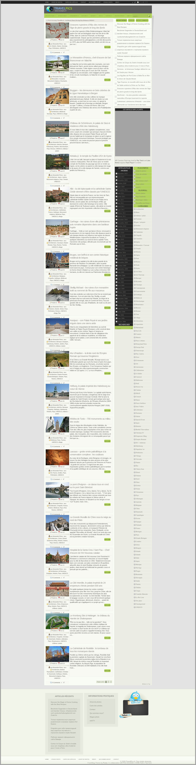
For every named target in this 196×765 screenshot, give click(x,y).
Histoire (84, 16)
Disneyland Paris (141, 344)
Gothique (56, 212)
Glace (138, 482)
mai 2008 (121, 315)
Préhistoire (86, 20)
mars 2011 (121, 210)
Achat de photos (56, 2)
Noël (137, 383)
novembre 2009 (123, 262)
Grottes (60, 473)
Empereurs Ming (52, 540)
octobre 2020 (122, 183)
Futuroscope (140, 350)
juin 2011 (121, 200)
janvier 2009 (122, 295)
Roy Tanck (140, 160)
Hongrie (138, 548)
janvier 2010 (122, 256)
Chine (60, 538)
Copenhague (140, 515)
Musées (138, 337)
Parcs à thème (140, 341)
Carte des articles (71, 2)
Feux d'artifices (141, 403)
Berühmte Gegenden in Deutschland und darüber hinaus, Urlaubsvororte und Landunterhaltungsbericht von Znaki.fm (132, 34)
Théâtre (109, 16)
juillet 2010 (121, 236)
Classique (60, 243)
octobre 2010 (122, 226)
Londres (138, 541)
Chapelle (51, 278)
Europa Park (140, 347)
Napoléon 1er (140, 449)
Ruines (59, 245)
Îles (59, 313)
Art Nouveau (62, 571)
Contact (83, 2)
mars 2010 (121, 249)
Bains (137, 212)
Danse (138, 400)
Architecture (50, 16)
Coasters (138, 334)
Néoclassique (64, 146)
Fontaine (138, 219)
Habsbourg (50, 146)
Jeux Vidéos (140, 406)
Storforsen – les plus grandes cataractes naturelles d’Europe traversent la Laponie (132, 96)
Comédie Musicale (142, 594)
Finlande (138, 525)
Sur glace (139, 601)
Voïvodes (139, 459)
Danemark (52, 639)
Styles (138, 268)
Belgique (62, 276)
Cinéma (138, 390)
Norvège (78, 20)
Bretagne (139, 531)
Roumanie (63, 81)
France (50, 212)
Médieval (62, 111)
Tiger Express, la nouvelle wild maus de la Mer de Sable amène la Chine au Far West (134, 83)
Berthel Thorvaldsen (142, 429)
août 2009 (121, 272)
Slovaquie (139, 578)
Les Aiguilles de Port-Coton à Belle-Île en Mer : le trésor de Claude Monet (134, 77)
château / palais (60, 346)
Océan (62, 309)
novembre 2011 (123, 190)
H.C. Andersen (140, 443)
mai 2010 (121, 242)
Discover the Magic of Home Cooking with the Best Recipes (133, 25)
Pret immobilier (128, 763)
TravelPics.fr (60, 20)
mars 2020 (121, 187)
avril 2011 (121, 206)
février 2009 (122, 292)
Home (47, 2)
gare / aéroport (140, 222)
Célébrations (140, 370)
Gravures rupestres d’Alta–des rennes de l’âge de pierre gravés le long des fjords (134, 90)
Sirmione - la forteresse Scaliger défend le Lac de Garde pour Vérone (133, 70)
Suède (138, 581)
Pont (65, 508)
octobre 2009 (122, 266)
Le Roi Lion (140, 597)
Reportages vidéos (141, 200)
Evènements (74, 16)
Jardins (64, 177)
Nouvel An (139, 387)
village (65, 114)
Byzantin (139, 281)
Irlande (57, 309)
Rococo (52, 149)
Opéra (138, 255)
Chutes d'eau (140, 469)
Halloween (139, 380)
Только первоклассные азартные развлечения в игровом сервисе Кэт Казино (133, 41)
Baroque (65, 144)
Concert (138, 396)
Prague (138, 571)
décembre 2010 (122, 219)
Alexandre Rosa (58, 44)
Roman (138, 311)
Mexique (138, 564)
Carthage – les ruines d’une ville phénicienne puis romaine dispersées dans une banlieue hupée (90, 224)
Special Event (140, 420)
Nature (93, 16)
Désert (64, 538)
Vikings (138, 456)
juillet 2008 (121, 312)
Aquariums (139, 324)
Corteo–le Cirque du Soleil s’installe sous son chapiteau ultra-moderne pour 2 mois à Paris (133, 64)
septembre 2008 (123, 308)
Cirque (138, 591)
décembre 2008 (122, 298)
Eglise (138, 242)
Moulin (138, 252)
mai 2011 (121, 203)
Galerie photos (140, 193)
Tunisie (64, 245)
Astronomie (139, 367)
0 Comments (56, 52)
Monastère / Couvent (58, 79)
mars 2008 (121, 318)
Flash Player (130, 163)
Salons (138, 416)
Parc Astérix (140, 354)
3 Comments (56, 547)
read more (107, 47)
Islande (138, 554)
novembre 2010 (123, 223)
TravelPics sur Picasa (142, 203)
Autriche (59, 144)
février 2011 (122, 213)
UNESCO (129, 16)
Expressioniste (140, 291)
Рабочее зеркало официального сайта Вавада (131, 57)
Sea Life (138, 331)
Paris (137, 535)
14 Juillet (139, 373)
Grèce (138, 545)
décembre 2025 (122, 173)
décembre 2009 (122, 259)
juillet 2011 (121, 196)
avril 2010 (121, 246)
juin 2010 (121, 239)
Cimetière (139, 239)
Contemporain (140, 288)
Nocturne (139, 413)
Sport (137, 423)
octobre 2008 (122, 305)
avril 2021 (121, 177)
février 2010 (122, 252)
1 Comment (56, 251)
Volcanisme (139, 492)
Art (66, 20)
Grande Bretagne (52, 376)
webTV (117, 2)
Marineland (139, 327)
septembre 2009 (123, 269)
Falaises (51, 309)
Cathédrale (62, 210)
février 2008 (122, 321)
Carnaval (139, 377)
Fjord (137, 479)
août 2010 (121, 233)
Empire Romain (62, 374)
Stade (137, 265)
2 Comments (56, 383)
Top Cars (148, 763)
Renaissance (56, 641)
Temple (65, 179)
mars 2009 (121, 289)
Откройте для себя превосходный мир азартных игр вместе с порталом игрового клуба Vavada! (132, 50)
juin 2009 (121, 279)
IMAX (138, 393)
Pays (101, 16)
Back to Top (146, 684)
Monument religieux (54, 81)
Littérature (64, 639)
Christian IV (140, 433)
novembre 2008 (123, 302)
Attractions (62, 16)
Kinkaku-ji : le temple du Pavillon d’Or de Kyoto (90, 156)
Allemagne (139, 499)
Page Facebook (141, 196)
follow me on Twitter (125, 715)
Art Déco (139, 271)
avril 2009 (121, 285)
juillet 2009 (121, 275)
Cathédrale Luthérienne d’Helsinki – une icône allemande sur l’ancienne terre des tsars (133, 103)
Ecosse (138, 518)
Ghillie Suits (139, 763)
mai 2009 (121, 282)
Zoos (137, 357)
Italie (137, 558)
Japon (60, 177)
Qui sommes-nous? (95, 2)
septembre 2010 (123, 229)
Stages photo (108, 2)
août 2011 (121, 193)
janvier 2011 (122, 216)
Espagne (65, 341)
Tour (137, 314)
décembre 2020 (122, 180)
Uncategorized (119, 16)
